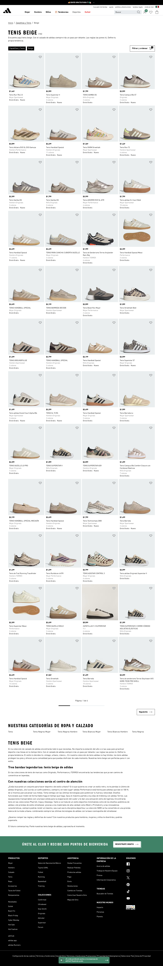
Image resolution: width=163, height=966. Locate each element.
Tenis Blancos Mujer (92, 732)
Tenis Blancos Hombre (117, 732)
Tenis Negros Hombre (67, 732)
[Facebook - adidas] (140, 864)
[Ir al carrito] (157, 12)
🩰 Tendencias (61, 12)
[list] (69, 48)
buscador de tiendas (100, 7)
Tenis (10, 732)
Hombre (38, 12)
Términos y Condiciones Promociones (81, 956)
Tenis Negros (138, 732)
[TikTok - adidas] (140, 891)
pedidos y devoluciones (123, 7)
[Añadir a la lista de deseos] (40, 57)
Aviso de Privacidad (143, 956)
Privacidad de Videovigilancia (108, 956)
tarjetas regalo (138, 7)
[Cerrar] (61, 960)
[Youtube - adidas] (140, 898)
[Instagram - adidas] (140, 871)
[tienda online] (7, 11)
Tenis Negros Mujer (42, 732)
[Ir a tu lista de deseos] (151, 12)
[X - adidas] (140, 878)
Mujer (27, 12)
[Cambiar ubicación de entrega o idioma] (157, 7)
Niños (48, 12)
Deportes (76, 12)
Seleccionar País (127, 956)
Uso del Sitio (61, 956)
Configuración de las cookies (23, 956)
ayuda (111, 7)
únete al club (149, 7)
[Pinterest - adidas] (140, 885)
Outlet (87, 12)
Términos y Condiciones (45, 956)
